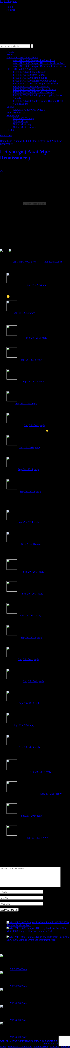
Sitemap (65, 1046)
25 (1, 171)
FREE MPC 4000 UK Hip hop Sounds (33, 92)
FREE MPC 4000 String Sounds (30, 77)
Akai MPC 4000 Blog (25, 141)
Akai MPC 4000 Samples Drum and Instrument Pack (40, 66)
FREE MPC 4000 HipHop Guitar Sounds (34, 80)
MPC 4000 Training (23, 118)
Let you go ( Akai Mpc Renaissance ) (25, 155)
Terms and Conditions (20, 1046)
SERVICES (13, 115)
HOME (10, 51)
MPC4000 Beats (18, 969)
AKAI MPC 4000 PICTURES (29, 109)
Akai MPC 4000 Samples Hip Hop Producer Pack (39, 63)
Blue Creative (51, 1043)
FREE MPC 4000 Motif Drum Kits (31, 86)
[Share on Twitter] (12, 253)
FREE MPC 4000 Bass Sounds (29, 74)
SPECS (10, 106)
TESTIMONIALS (16, 112)
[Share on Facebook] (4, 253)
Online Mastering (22, 124)
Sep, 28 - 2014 (34, 285)
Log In (10, 6)
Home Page (6, 141)
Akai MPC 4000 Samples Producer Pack (34, 60)
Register (11, 9)
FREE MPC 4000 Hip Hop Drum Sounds (34, 89)
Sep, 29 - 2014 (23, 403)
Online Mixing (20, 121)
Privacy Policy (41, 1046)
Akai (45, 261)
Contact (54, 1046)
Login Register (8, 1)
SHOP (10, 54)
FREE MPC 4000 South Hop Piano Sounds (35, 83)
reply (45, 285)
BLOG (10, 130)
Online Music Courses (24, 127)
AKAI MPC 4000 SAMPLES (22, 57)
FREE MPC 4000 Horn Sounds (29, 72)
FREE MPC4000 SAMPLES (22, 69)
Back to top (6, 135)
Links (3, 1046)
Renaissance (55, 261)
